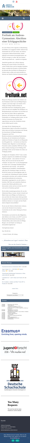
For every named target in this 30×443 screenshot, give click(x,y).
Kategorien (15, 293)
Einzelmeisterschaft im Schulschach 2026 (11, 266)
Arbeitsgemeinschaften (7, 32)
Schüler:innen (16, 32)
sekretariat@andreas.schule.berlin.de (9, 430)
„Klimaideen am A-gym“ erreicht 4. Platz (15, 240)
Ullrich (11, 44)
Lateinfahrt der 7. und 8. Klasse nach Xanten (12, 277)
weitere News (15, 288)
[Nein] (28, 438)
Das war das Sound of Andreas (18, 244)
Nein (17, 440)
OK (13, 440)
